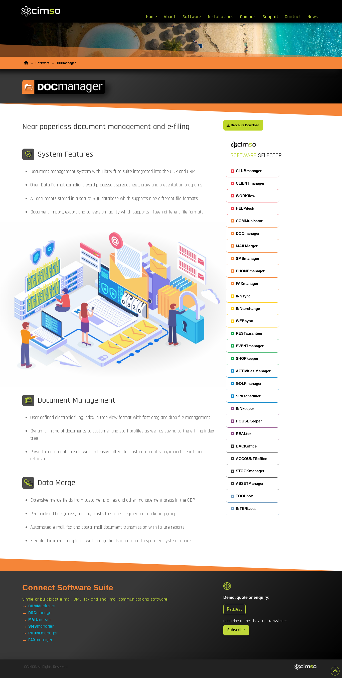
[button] (252, 171)
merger (39, 619)
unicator (42, 606)
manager (40, 613)
